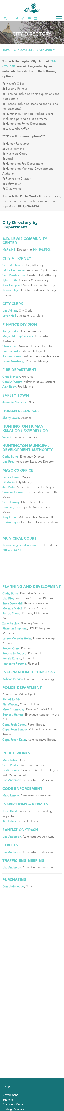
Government (10, 1095)
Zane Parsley (10, 623)
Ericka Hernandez (13, 270)
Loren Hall (9, 315)
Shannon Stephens (14, 628)
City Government (25, 49)
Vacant (6, 437)
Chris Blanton (11, 376)
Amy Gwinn (10, 517)
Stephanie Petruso (14, 653)
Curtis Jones (10, 770)
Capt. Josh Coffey (14, 724)
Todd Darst (9, 811)
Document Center (13, 1104)
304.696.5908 (42, 249)
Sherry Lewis (10, 418)
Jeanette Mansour (14, 402)
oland (17, 658)
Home (6, 49)
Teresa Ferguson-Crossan (19, 545)
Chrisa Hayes (11, 522)
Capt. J (7, 739)
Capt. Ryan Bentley (15, 729)
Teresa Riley (10, 290)
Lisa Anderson (11, 780)
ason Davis (19, 739)
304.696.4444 (11, 699)
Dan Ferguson (11, 507)
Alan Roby (9, 386)
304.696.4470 (11, 550)
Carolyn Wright (12, 382)
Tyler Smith (9, 280)
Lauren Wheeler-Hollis (16, 638)
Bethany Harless (12, 714)
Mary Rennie (10, 795)
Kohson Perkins (12, 679)
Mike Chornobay (13, 709)
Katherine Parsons (14, 663)
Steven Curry (11, 648)
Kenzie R (8, 658)
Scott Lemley (11, 502)
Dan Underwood (13, 886)
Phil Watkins (10, 704)
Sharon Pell (9, 346)
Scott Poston (10, 765)
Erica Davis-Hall (12, 603)
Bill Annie (8, 482)
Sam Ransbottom (13, 275)
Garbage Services (13, 1109)
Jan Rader (9, 487)
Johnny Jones (11, 356)
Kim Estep (9, 821)
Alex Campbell (12, 285)
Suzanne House (12, 492)
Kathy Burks (10, 331)
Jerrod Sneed (11, 613)
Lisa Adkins (9, 310)
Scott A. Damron (13, 265)
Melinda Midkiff (12, 608)
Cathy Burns (10, 456)
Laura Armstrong (13, 361)
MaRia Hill (8, 249)
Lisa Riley (8, 461)
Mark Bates (9, 760)
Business (7, 1099)
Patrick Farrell (11, 477)
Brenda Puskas (11, 351)
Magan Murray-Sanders (17, 336)
